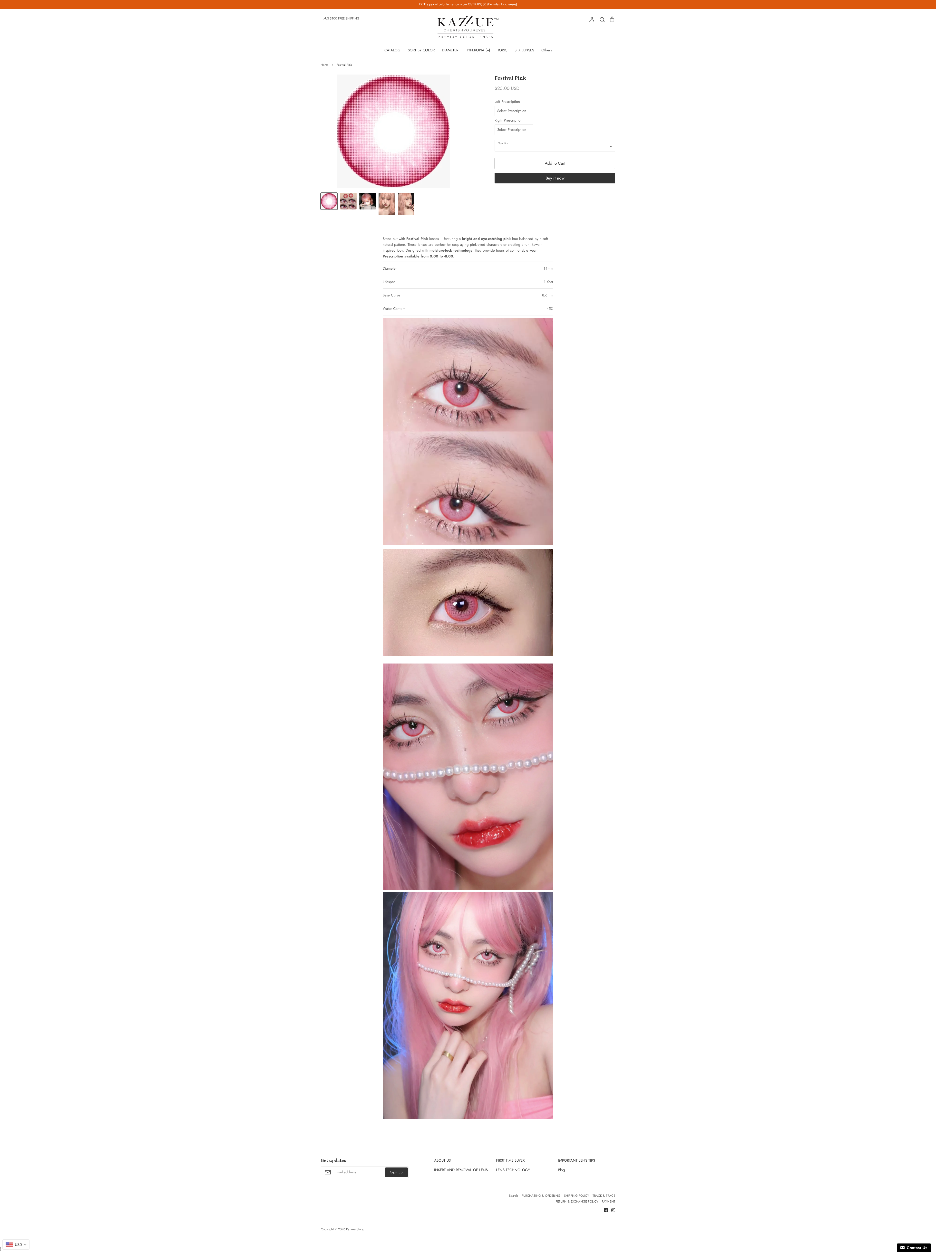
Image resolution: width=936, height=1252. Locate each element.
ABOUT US (442, 1160)
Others (546, 50)
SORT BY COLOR (421, 50)
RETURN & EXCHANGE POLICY (577, 1201)
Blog (561, 1170)
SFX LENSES (524, 50)
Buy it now (555, 178)
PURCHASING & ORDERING (541, 1195)
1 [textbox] (499, 148)
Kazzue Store (354, 1229)
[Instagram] (611, 1209)
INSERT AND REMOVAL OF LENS (461, 1170)
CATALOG (392, 50)
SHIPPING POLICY (576, 1195)
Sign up (396, 1172)
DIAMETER (450, 50)
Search (513, 1195)
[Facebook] (604, 1209)
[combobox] (555, 146)
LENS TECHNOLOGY (513, 1170)
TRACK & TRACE (604, 1195)
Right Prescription (508, 120)
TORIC (502, 50)
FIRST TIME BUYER (510, 1160)
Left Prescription (507, 101)
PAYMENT (608, 1201)
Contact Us (916, 1248)
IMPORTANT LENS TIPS (576, 1160)
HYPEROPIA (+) (478, 50)
